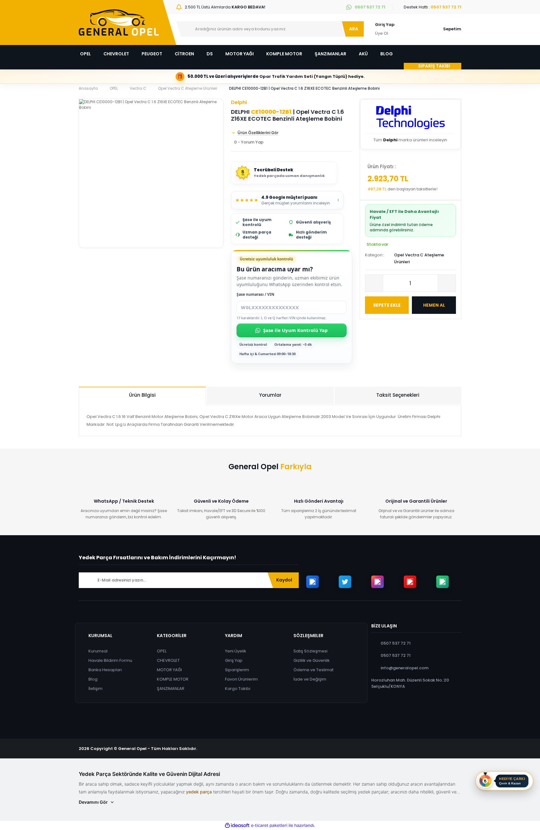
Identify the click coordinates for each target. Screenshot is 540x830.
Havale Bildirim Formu (110, 660)
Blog (93, 679)
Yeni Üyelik (235, 651)
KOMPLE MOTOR (172, 679)
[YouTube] (410, 582)
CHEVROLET (168, 660)
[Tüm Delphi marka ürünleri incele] (410, 119)
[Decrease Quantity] (374, 283)
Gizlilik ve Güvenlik (311, 660)
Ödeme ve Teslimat (313, 670)
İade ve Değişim (309, 679)
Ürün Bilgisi (142, 395)
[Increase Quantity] (447, 283)
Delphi (239, 102)
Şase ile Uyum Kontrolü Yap (295, 330)
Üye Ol (381, 33)
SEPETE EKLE (387, 305)
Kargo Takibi (237, 689)
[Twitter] (345, 582)
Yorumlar (270, 395)
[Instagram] (377, 582)
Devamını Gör (93, 802)
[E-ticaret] (269, 825)
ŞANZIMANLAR (170, 689)
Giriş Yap (384, 25)
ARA (353, 29)
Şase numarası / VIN (255, 294)
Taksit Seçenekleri (397, 395)
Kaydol (284, 580)
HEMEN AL (434, 305)
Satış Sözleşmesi (310, 651)
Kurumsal (98, 651)
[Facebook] (312, 582)
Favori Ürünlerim (241, 679)
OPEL (162, 651)
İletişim (95, 689)
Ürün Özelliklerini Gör (258, 132)
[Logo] (119, 22)
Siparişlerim (237, 670)
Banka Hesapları (105, 670)
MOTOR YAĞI (169, 670)
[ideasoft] (237, 826)
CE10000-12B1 (271, 111)
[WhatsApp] (442, 582)
